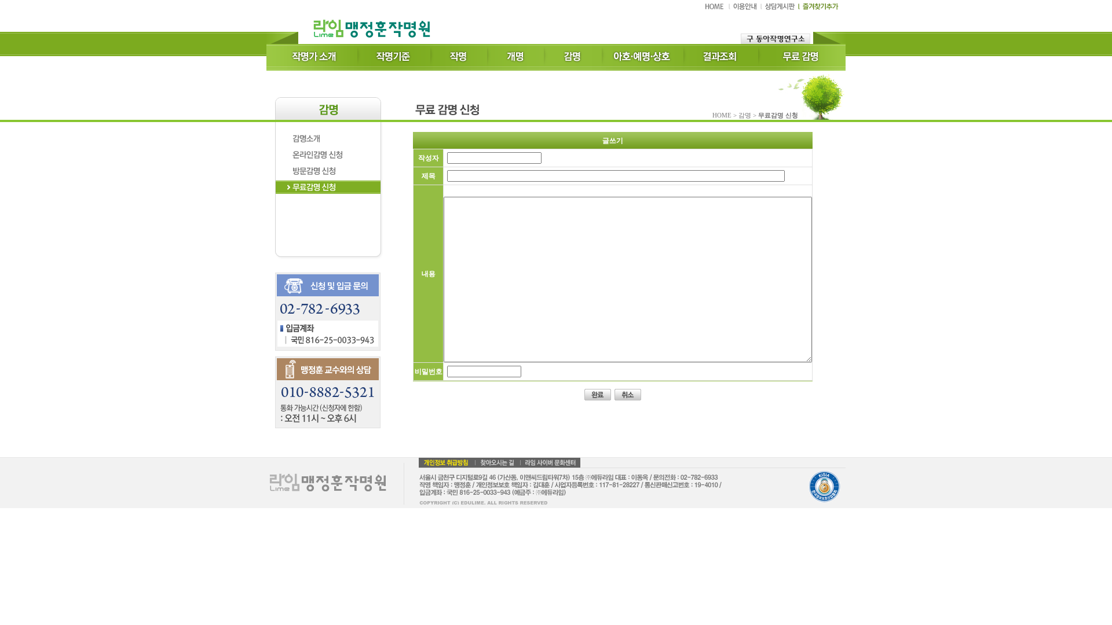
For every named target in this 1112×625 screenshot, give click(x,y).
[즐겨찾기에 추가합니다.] (819, 9)
